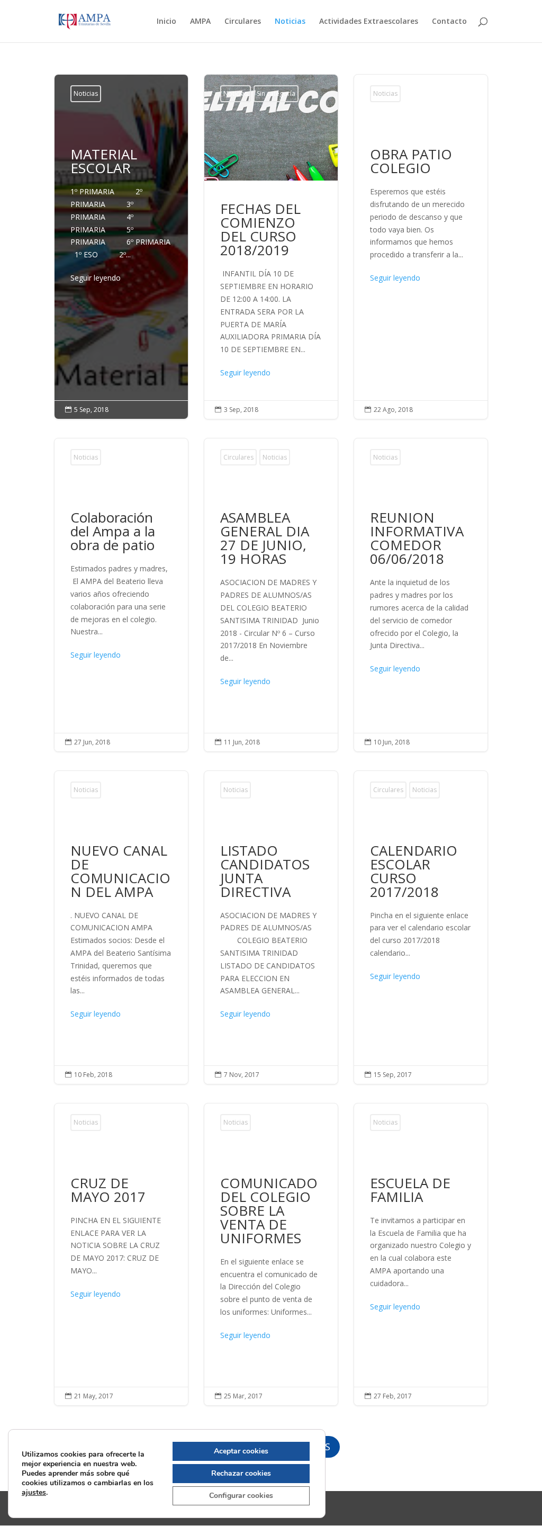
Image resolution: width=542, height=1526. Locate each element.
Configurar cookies (241, 1496)
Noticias (290, 21)
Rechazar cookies (241, 1473)
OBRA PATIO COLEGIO (420, 246)
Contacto (449, 21)
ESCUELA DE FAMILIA (420, 1254)
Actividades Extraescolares (368, 21)
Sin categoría (276, 93)
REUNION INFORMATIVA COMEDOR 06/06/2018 (420, 594)
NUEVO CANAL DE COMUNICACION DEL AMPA (121, 927)
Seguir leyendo (95, 278)
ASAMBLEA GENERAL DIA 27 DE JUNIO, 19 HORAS (271, 594)
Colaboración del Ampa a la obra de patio (121, 594)
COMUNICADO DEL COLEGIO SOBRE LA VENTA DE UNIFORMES (271, 1254)
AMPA (200, 21)
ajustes (34, 1492)
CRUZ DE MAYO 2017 (121, 1254)
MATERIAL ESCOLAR (121, 218)
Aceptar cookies (241, 1451)
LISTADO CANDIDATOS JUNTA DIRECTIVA (271, 927)
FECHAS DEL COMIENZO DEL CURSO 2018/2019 (271, 246)
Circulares (242, 21)
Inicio (166, 21)
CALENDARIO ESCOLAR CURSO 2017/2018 (420, 927)
